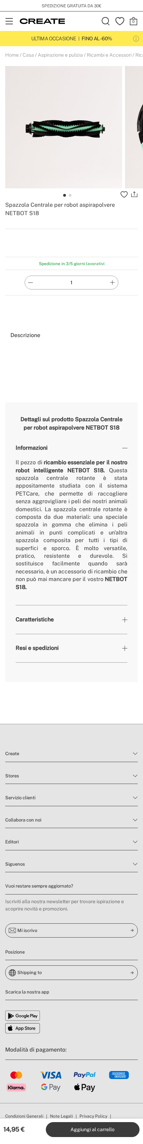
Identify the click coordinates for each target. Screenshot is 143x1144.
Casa (28, 55)
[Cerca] (106, 21)
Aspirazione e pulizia (60, 55)
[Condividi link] (134, 194)
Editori (12, 841)
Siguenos (15, 864)
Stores (12, 775)
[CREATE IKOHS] (42, 21)
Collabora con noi (23, 820)
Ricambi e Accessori (109, 55)
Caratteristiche (35, 619)
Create (12, 753)
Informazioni (32, 447)
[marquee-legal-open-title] (136, 38)
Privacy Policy (93, 1116)
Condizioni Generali (24, 1116)
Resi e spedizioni (37, 648)
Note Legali (61, 1116)
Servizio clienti (20, 797)
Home (12, 55)
